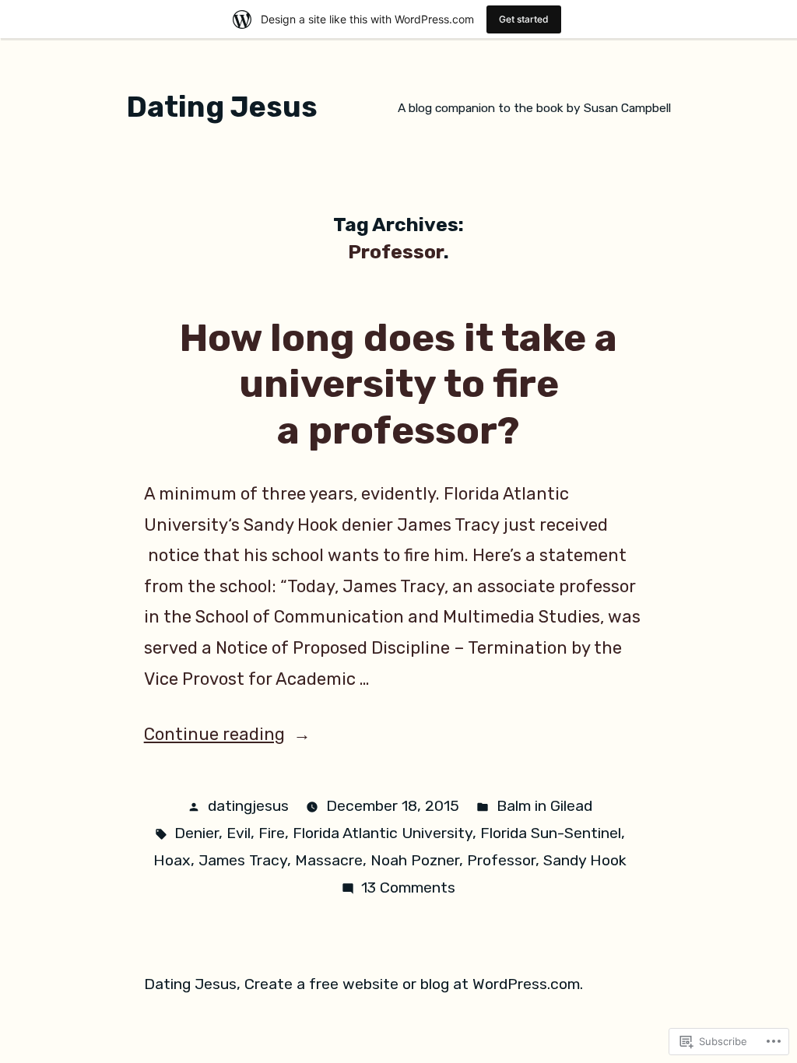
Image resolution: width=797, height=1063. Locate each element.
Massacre (329, 860)
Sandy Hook (585, 860)
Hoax (172, 860)
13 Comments (408, 887)
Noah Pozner (414, 860)
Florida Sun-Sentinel (550, 833)
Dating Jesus (222, 106)
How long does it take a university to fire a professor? (398, 384)
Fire (271, 833)
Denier (196, 833)
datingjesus (248, 806)
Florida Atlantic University (382, 833)
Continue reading (214, 734)
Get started (524, 19)
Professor (501, 860)
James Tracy (242, 860)
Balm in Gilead (544, 806)
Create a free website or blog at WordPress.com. (413, 984)
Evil (238, 833)
